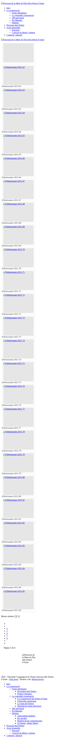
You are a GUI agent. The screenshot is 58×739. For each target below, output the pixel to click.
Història (15, 23)
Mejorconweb (38, 679)
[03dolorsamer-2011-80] (14, 477)
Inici (8, 8)
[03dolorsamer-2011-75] (14, 363)
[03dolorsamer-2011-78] (14, 432)
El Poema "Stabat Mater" (28, 723)
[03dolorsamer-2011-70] (14, 249)
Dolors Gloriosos (24, 694)
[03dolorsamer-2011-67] (14, 181)
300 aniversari (18, 18)
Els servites (22, 718)
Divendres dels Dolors (26, 691)
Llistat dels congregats (26, 701)
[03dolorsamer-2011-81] (14, 500)
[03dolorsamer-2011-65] (14, 135)
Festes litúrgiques (19, 13)
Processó (15, 30)
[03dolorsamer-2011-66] (14, 158)
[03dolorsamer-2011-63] (14, 90)
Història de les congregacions (29, 721)
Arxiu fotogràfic (13, 27)
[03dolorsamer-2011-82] (14, 523)
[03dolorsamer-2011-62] (14, 67)
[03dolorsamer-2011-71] (14, 272)
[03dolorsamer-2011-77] (14, 409)
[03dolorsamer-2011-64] (14, 113)
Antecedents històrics (26, 716)
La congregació (13, 10)
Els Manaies (17, 20)
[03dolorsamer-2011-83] (14, 545)
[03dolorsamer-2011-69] (14, 227)
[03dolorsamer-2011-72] (14, 295)
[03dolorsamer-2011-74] (14, 340)
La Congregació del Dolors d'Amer (32, 699)
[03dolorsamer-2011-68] (14, 204)
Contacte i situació (14, 35)
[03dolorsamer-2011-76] (14, 386)
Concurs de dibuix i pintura (23, 32)
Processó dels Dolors (15, 25)
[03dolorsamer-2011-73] (14, 318)
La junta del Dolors (25, 703)
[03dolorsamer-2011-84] (14, 568)
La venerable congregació (23, 15)
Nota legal (13, 679)
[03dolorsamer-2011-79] (14, 454)
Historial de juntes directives (29, 706)
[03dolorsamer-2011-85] (14, 591)
